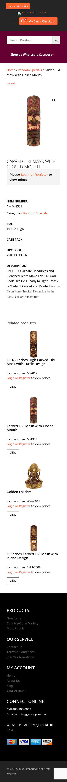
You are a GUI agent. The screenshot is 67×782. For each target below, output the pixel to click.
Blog (10, 686)
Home (11, 70)
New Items (14, 618)
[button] (54, 100)
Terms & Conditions (21, 652)
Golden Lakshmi (19, 492)
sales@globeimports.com (33, 714)
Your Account (16, 691)
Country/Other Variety (22, 623)
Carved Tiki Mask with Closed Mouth (30, 428)
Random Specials (30, 70)
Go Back (11, 83)
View (13, 386)
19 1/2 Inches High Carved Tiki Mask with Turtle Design (31, 362)
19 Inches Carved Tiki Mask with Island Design (32, 556)
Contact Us (14, 647)
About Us (13, 681)
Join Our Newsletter (21, 657)
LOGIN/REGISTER (17, 6)
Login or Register (34, 174)
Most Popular (16, 628)
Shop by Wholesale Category (31, 55)
